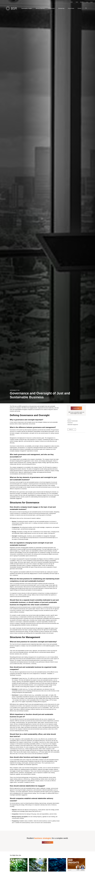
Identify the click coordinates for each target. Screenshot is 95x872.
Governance (70, 422)
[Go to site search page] (85, 8)
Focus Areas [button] (71, 8)
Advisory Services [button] (40, 8)
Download (71, 429)
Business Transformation (73, 420)
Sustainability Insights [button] (26, 8)
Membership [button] (61, 8)
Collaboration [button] (51, 8)
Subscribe (76, 408)
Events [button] (79, 8)
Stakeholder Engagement (73, 424)
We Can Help (47, 842)
